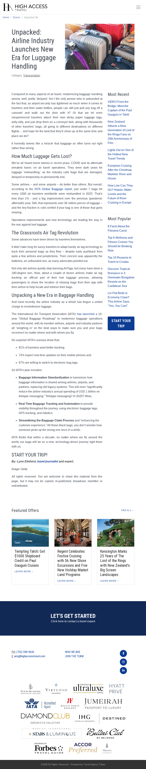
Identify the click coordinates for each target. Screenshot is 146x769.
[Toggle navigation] (138, 7)
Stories (16, 17)
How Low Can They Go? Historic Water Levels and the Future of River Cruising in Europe (120, 194)
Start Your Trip (121, 323)
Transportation (31, 75)
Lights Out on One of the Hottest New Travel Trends (121, 154)
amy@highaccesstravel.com (29, 656)
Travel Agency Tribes (94, 764)
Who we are (72, 652)
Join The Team (74, 656)
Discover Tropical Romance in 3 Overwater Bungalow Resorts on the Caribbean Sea (121, 277)
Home (6, 17)
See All (126, 510)
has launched (85, 313)
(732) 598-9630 (25, 652)
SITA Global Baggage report (53, 189)
